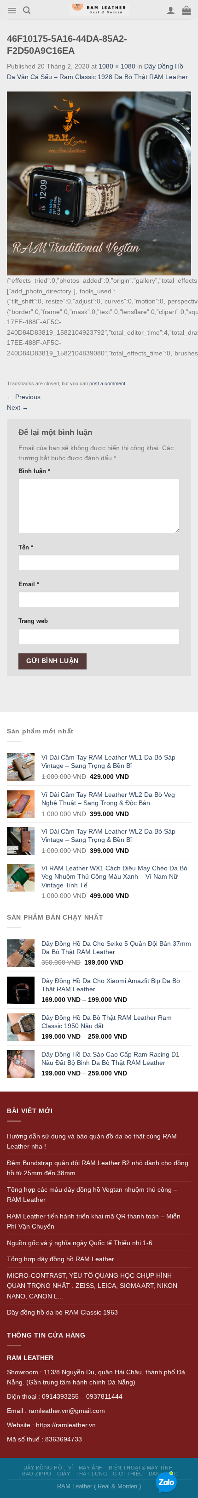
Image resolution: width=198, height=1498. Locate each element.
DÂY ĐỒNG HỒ (43, 1467)
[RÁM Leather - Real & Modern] (99, 10)
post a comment (107, 383)
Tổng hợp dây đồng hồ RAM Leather (60, 1259)
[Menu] (12, 10)
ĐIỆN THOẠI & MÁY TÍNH (141, 1467)
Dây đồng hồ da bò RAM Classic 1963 (62, 1312)
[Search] (26, 10)
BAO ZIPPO (37, 1473)
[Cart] (186, 10)
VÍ (70, 1467)
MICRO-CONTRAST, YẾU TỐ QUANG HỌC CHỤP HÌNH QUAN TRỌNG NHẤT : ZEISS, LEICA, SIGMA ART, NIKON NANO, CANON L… (92, 1286)
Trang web (33, 621)
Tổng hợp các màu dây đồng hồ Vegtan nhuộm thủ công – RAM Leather (92, 1195)
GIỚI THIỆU (128, 1473)
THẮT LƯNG (91, 1473)
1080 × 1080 (117, 66)
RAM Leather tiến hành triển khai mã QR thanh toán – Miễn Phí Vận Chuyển (94, 1221)
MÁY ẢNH (91, 1467)
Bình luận (34, 471)
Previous (24, 396)
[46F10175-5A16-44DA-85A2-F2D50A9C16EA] (99, 183)
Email (28, 584)
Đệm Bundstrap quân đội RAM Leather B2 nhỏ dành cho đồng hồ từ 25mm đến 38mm (97, 1168)
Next (18, 407)
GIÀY (63, 1473)
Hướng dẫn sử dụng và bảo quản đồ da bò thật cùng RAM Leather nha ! (92, 1141)
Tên (25, 547)
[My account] (170, 10)
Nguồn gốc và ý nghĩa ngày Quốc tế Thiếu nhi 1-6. (80, 1242)
